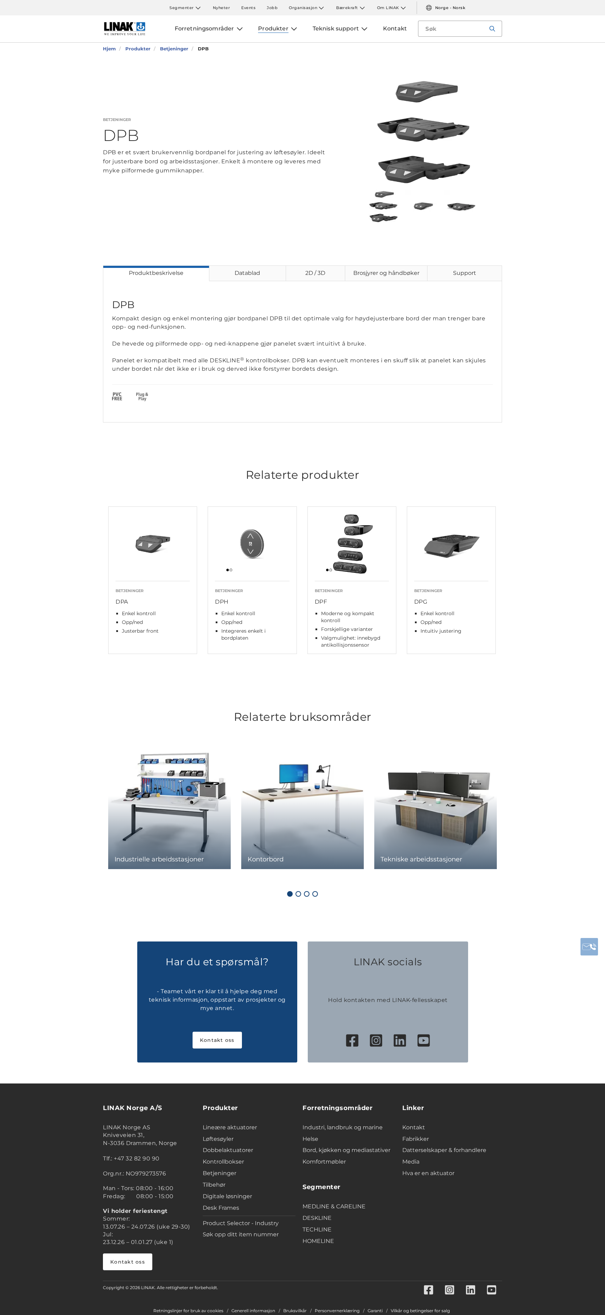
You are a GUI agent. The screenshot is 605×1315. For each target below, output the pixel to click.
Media (410, 1161)
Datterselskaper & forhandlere (444, 1150)
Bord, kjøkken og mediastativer (346, 1150)
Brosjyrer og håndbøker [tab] (386, 273)
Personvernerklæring (337, 1310)
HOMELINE (318, 1241)
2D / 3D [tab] (315, 273)
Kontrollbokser (223, 1161)
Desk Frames (221, 1207)
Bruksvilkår (295, 1310)
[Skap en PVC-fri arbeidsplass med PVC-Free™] (117, 397)
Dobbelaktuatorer (228, 1150)
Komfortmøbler (324, 1161)
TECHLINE (317, 1229)
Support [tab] (464, 273)
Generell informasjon (253, 1310)
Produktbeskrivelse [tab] (156, 273)
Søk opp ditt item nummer (241, 1234)
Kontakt (413, 1127)
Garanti (375, 1310)
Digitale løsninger (227, 1196)
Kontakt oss (217, 1040)
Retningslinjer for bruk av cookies (188, 1310)
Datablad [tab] (247, 273)
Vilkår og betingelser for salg (420, 1310)
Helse (310, 1139)
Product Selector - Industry (241, 1223)
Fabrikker (415, 1139)
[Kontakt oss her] (589, 946)
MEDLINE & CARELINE (334, 1206)
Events (248, 7)
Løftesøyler (218, 1139)
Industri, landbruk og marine (342, 1127)
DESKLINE (317, 1218)
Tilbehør (214, 1184)
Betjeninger (219, 1173)
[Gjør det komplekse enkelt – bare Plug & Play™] (142, 397)
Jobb (272, 7)
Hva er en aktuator (428, 1173)
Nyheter (221, 7)
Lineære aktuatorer (230, 1127)
